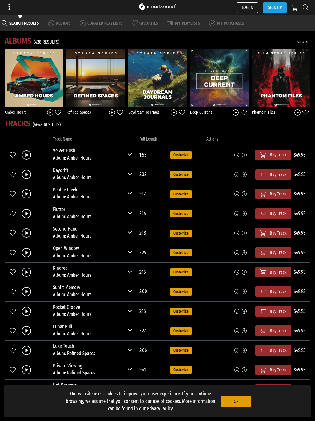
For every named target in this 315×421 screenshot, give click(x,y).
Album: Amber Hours (72, 158)
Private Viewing (67, 366)
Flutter (59, 209)
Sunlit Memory (66, 287)
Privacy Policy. (160, 408)
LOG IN (247, 7)
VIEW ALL (303, 42)
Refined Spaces (78, 112)
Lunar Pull (62, 326)
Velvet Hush (64, 150)
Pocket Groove (66, 307)
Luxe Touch (63, 346)
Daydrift (60, 170)
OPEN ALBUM (33, 77)
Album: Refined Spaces (74, 353)
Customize (181, 155)
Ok (236, 401)
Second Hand (65, 229)
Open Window (66, 248)
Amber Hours (16, 112)
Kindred (60, 268)
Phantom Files (263, 112)
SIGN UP (275, 7)
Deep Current (201, 112)
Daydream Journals (144, 112)
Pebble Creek (65, 190)
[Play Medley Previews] (50, 112)
